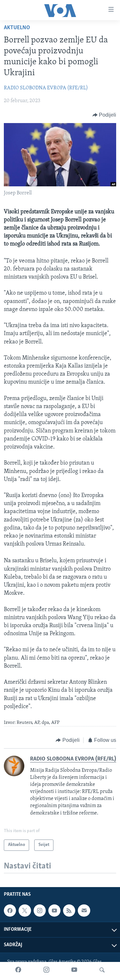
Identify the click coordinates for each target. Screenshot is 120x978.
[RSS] (69, 911)
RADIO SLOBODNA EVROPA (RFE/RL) (46, 88)
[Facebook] (18, 970)
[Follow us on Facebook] (10, 911)
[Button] (104, 115)
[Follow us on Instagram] (40, 911)
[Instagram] (46, 970)
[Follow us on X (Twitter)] (25, 911)
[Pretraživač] (102, 970)
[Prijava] (84, 911)
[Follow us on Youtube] (54, 911)
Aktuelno (17, 28)
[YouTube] (74, 970)
